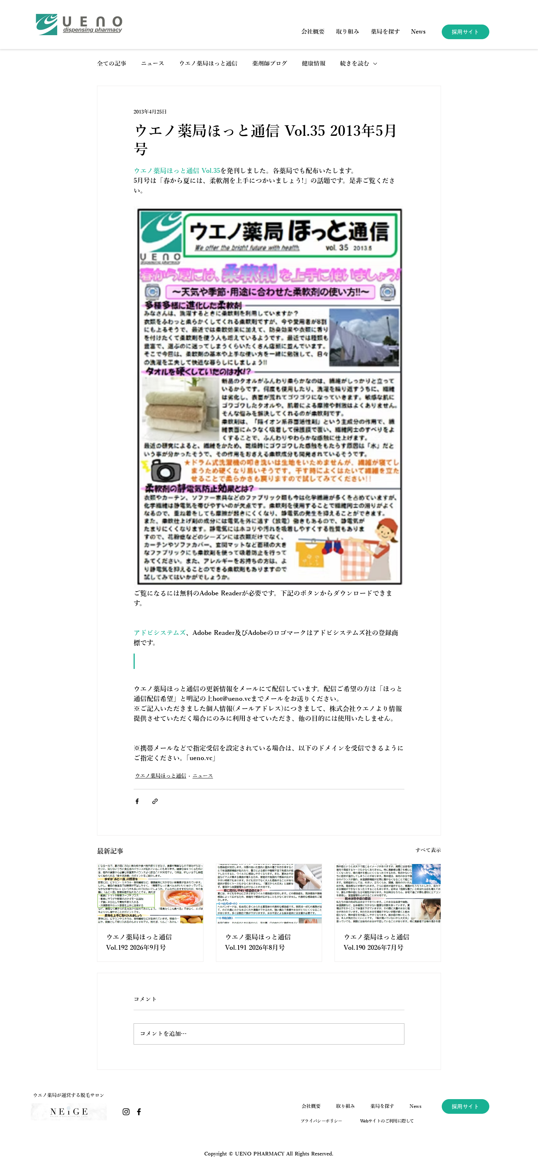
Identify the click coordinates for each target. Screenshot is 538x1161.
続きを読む (354, 63)
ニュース (152, 63)
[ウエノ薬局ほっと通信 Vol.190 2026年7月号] (388, 893)
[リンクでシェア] (155, 801)
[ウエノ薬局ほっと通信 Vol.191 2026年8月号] (269, 893)
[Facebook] (138, 1111)
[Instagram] (126, 1111)
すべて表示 (428, 850)
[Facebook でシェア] (137, 801)
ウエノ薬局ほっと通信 (208, 63)
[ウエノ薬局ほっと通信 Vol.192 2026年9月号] (150, 893)
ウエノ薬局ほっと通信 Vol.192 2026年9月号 (139, 943)
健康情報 (313, 63)
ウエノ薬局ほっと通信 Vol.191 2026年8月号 (258, 943)
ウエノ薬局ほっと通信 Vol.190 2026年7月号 (377, 943)
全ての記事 (111, 63)
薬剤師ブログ (269, 63)
